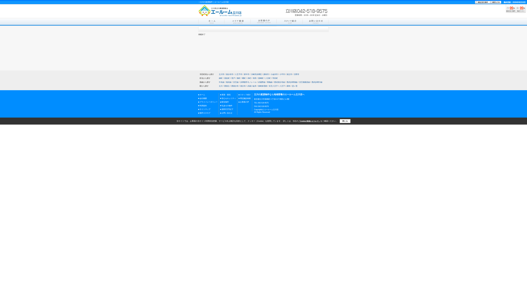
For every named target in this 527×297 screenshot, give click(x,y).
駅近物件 (225, 102)
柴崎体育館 (262, 86)
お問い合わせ (227, 113)
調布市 (266, 74)
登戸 (233, 78)
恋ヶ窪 (294, 86)
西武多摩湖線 (292, 82)
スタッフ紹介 (245, 95)
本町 (249, 78)
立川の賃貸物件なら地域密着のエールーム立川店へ (279, 94)
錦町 (220, 78)
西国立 (227, 86)
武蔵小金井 (251, 86)
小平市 (282, 74)
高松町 (227, 78)
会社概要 (203, 98)
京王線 (236, 82)
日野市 (296, 74)
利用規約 (203, 106)
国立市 (289, 74)
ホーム (202, 95)
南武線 (228, 82)
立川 (220, 86)
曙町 (244, 78)
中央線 (221, 82)
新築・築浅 (226, 95)
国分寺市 (229, 74)
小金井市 (274, 74)
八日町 (268, 78)
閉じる (345, 121)
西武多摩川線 (317, 82)
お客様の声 (244, 102)
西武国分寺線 (279, 82)
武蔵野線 (261, 82)
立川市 (221, 74)
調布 (288, 86)
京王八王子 (273, 86)
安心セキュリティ (229, 98)
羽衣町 (275, 78)
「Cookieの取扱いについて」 (309, 121)
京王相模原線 (304, 82)
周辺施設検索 (245, 98)
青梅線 (269, 82)
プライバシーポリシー (209, 102)
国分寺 (243, 86)
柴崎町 (261, 78)
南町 (238, 78)
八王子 (282, 86)
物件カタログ (205, 113)
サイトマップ (205, 109)
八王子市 (238, 74)
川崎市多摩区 (256, 74)
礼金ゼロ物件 (227, 106)
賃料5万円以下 (227, 109)
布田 (254, 78)
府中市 (246, 74)
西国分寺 (235, 86)
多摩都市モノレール (248, 82)
